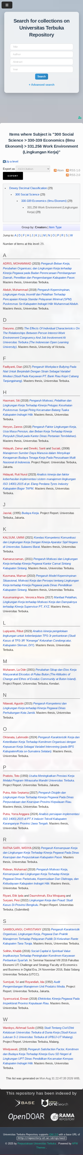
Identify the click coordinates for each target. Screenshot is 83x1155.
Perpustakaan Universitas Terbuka (37, 1143)
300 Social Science (27, 194)
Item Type (55, 227)
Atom (60, 170)
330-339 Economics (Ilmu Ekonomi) (44, 200)
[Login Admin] (80, 117)
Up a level (12, 161)
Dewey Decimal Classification (28, 188)
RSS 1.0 (74, 170)
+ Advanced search (41, 84)
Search (41, 76)
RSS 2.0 (74, 175)
